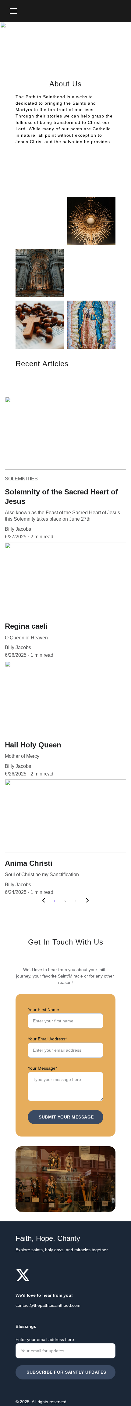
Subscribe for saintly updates (66, 1372)
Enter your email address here (45, 1339)
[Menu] (13, 11)
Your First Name (43, 1009)
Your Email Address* (47, 1038)
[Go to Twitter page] (23, 1275)
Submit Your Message (66, 1117)
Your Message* (42, 1068)
